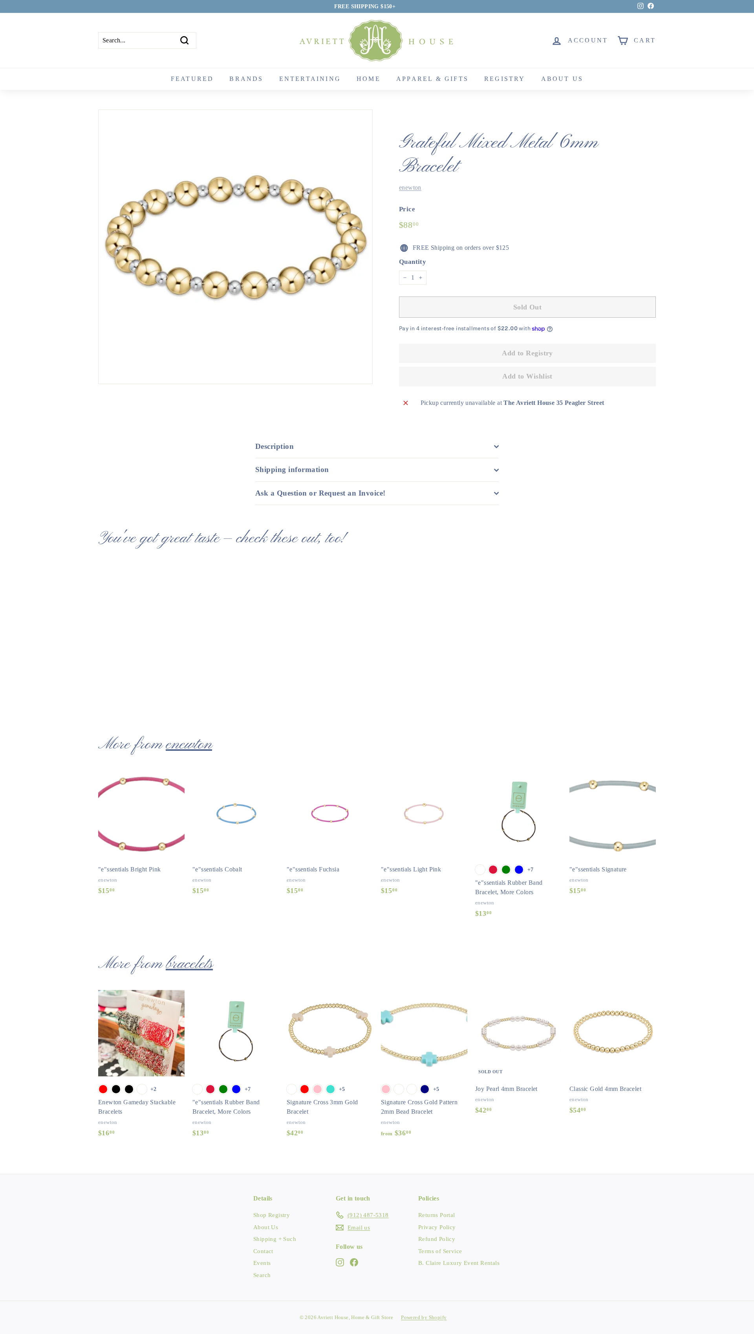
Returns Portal (436, 1215)
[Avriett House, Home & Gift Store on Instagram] (340, 1261)
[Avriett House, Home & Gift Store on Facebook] (354, 1261)
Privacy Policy (437, 1227)
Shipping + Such (274, 1239)
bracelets (189, 964)
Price (407, 209)
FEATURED (192, 78)
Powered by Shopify (424, 1317)
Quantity (412, 261)
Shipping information (292, 469)
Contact (263, 1251)
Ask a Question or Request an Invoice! (320, 493)
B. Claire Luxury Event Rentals (459, 1263)
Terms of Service (440, 1251)
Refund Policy (436, 1239)
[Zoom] (235, 247)
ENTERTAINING (310, 78)
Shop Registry (271, 1215)
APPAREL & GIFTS (432, 78)
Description (274, 446)
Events (262, 1263)
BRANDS (246, 78)
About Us (265, 1227)
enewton (410, 187)
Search (262, 1275)
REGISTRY (504, 78)
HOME (369, 78)
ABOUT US (562, 78)
